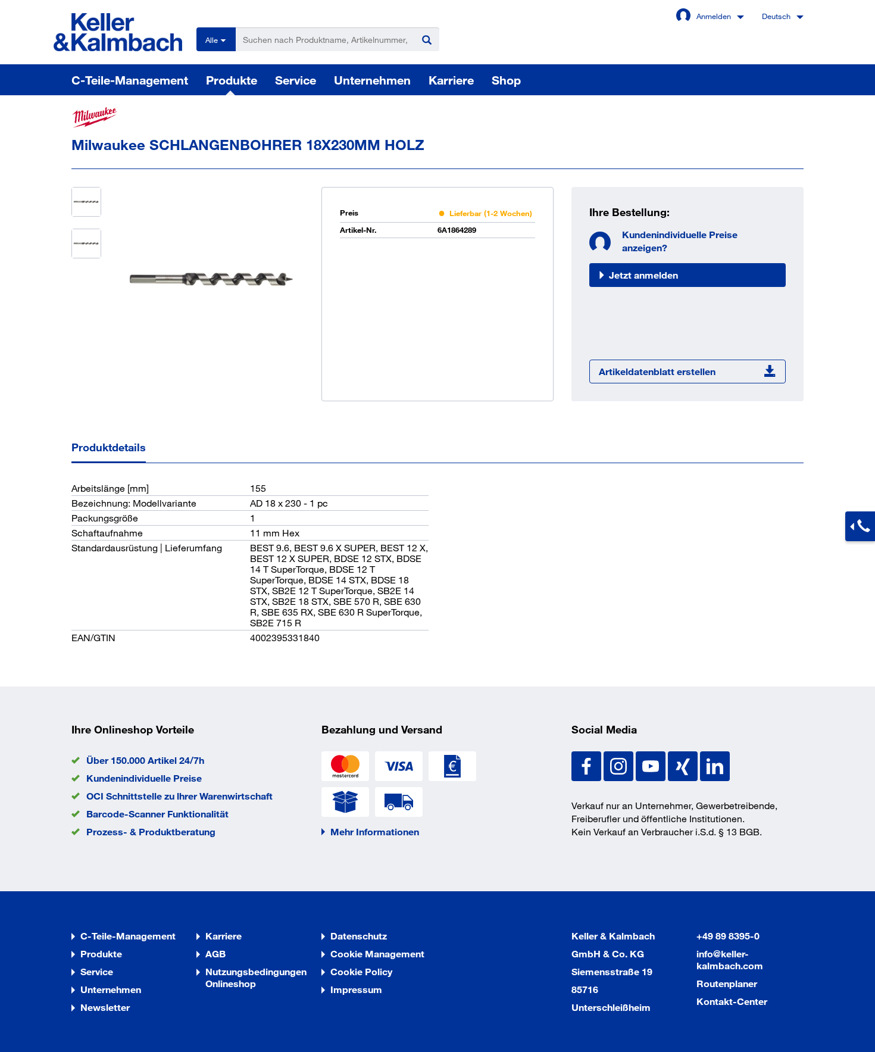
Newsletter (105, 1007)
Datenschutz (358, 935)
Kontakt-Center (731, 1001)
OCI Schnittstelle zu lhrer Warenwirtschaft (179, 795)
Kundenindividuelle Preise (144, 777)
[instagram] (620, 764)
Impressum (356, 989)
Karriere (451, 80)
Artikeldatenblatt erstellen (657, 371)
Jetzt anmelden (643, 274)
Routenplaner (726, 983)
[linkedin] (715, 764)
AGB (215, 953)
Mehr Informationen (374, 831)
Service (295, 80)
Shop (506, 80)
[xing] (684, 764)
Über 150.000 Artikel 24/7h (145, 760)
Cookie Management (377, 953)
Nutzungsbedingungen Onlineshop (256, 977)
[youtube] (652, 764)
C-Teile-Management (129, 80)
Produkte (231, 80)
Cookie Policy (361, 971)
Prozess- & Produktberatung (150, 831)
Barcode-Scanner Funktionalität (157, 813)
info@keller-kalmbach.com (729, 959)
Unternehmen (372, 80)
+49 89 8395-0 (728, 935)
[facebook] (587, 764)
